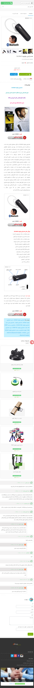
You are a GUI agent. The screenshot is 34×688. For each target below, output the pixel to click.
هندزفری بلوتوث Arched (19, 320)
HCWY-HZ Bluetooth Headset (14, 333)
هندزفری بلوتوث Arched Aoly (22, 325)
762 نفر (12, 74)
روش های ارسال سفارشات (28, 663)
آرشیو (27, 343)
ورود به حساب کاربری (20, 683)
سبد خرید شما (6, 3)
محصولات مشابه (23, 13)
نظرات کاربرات (15, 13)
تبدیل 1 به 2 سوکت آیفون (17, 418)
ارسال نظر (30, 634)
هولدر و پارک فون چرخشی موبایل (17, 364)
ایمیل (32, 609)
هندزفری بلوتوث (18, 322)
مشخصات (30, 13)
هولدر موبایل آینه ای (17, 471)
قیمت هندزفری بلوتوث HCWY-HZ (19, 328)
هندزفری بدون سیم (10, 322)
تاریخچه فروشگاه (30, 661)
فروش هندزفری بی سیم (21, 330)
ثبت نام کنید (11, 683)
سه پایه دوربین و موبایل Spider (17, 445)
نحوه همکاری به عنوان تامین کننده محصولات (25, 665)
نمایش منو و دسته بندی (25, 3)
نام (32, 603)
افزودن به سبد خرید (24, 74)
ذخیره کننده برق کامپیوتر (16, 391)
